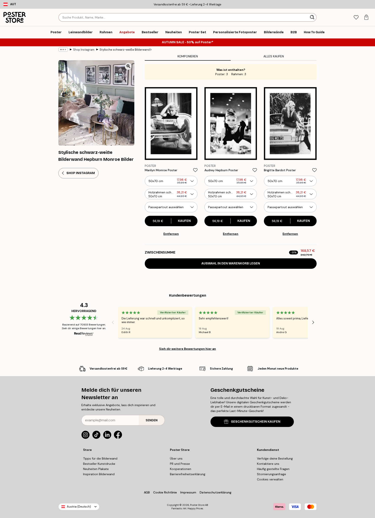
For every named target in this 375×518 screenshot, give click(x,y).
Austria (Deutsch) (79, 506)
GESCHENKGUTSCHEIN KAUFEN (255, 421)
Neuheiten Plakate (96, 469)
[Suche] (313, 17)
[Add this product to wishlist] (195, 170)
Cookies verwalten (270, 479)
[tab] (356, 17)
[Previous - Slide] (112, 322)
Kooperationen (180, 469)
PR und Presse (180, 464)
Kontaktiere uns (268, 464)
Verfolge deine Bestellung (275, 458)
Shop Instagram (83, 49)
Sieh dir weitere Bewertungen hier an (187, 349)
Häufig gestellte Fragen (273, 469)
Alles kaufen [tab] (273, 56)
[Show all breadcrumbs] (63, 49)
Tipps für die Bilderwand (100, 458)
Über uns (176, 458)
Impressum (188, 492)
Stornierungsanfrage (271, 474)
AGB (147, 492)
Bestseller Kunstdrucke (99, 464)
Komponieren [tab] (188, 56)
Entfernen (171, 234)
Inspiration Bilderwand (99, 474)
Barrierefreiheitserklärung (187, 474)
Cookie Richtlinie (165, 492)
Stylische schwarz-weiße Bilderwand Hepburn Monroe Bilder (126, 49)
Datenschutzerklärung (215, 492)
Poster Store (197, 504)
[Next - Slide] (313, 322)
